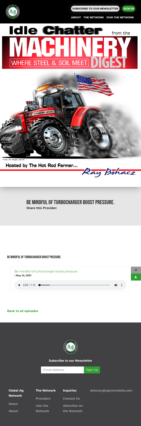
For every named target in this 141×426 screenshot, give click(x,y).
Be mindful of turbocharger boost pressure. (46, 271)
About (76, 17)
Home (13, 404)
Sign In (129, 8)
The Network (94, 17)
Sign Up (92, 370)
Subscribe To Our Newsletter (95, 8)
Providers (43, 398)
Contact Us (71, 398)
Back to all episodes (22, 311)
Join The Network (120, 17)
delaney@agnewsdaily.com (111, 390)
